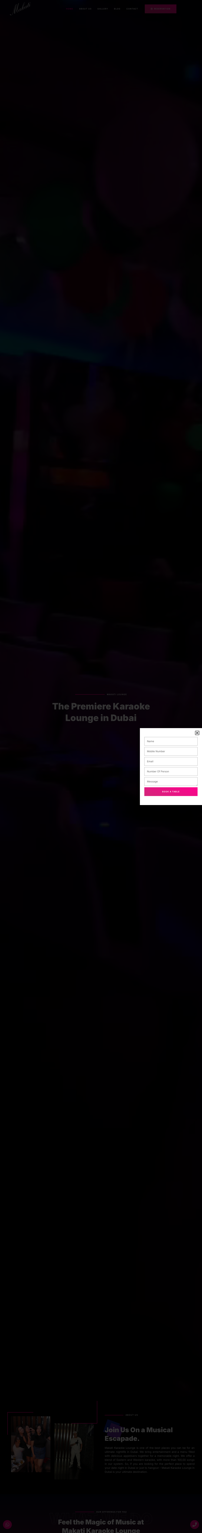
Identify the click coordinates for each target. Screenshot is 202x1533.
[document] (101, 766)
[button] (197, 733)
